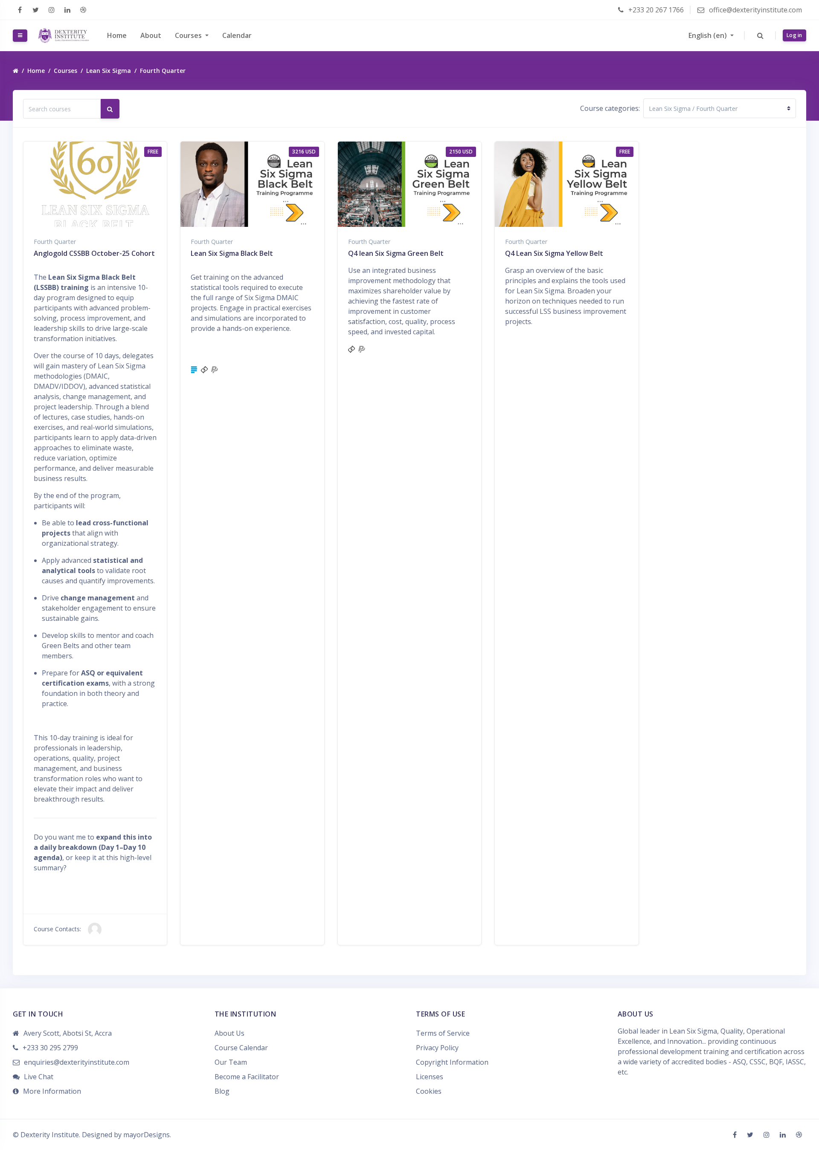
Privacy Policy (437, 1047)
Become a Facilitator (247, 1076)
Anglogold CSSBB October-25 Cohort (94, 253)
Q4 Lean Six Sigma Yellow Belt (554, 253)
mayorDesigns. (147, 1134)
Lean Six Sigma (108, 71)
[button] (760, 35)
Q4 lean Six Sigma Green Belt (396, 253)
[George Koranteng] (95, 928)
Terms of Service (443, 1033)
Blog (222, 1091)
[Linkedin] (67, 9)
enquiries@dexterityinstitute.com (76, 1062)
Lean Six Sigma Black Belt (232, 253)
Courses (189, 35)
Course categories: (610, 108)
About (150, 35)
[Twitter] (36, 9)
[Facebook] (20, 9)
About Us (229, 1033)
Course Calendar (241, 1047)
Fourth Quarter (163, 71)
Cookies (428, 1091)
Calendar (237, 35)
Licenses (429, 1076)
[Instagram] (51, 9)
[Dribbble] (83, 9)
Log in (794, 35)
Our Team (231, 1062)
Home (117, 35)
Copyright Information (452, 1062)
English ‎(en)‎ (708, 35)
